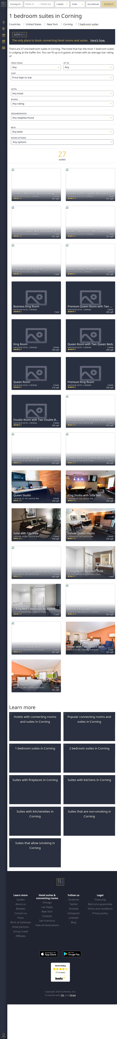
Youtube (73, 908)
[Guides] (3, 29)
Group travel (20, 931)
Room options (18, 140)
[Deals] (3, 35)
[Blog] (3, 48)
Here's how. (97, 40)
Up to (66, 63)
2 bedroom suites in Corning (89, 748)
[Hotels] (3, 42)
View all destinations (47, 925)
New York (47, 911)
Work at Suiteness (20, 922)
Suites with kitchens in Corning (89, 780)
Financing (100, 899)
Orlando (47, 916)
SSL (62, 995)
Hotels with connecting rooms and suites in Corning (35, 719)
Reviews (20, 908)
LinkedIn (74, 917)
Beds (13, 127)
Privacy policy (100, 913)
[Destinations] (3, 23)
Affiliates (21, 936)
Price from (16, 63)
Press (20, 917)
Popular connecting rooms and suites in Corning (89, 719)
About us (20, 904)
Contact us (20, 913)
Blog (73, 922)
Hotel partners (20, 927)
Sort (13, 73)
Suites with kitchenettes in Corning (35, 813)
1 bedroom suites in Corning (35, 748)
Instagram (74, 913)
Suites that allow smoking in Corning (35, 845)
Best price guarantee (100, 904)
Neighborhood (19, 113)
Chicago (47, 902)
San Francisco (47, 920)
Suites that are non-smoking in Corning (89, 813)
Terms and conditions (100, 908)
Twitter (73, 904)
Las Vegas (47, 907)
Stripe (73, 995)
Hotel (14, 89)
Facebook (73, 899)
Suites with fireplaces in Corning (35, 780)
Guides (21, 899)
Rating (14, 99)
